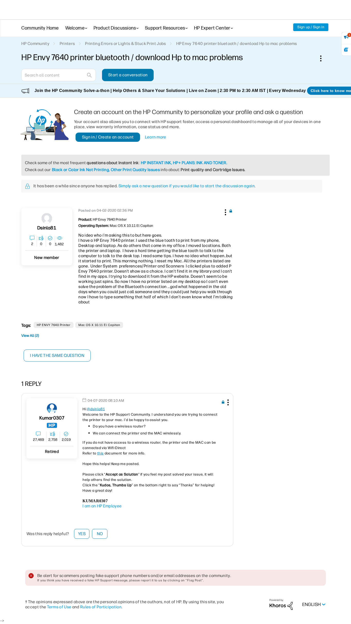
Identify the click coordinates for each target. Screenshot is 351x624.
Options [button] (323, 58)
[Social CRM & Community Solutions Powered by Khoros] (281, 604)
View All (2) (30, 335)
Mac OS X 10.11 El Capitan (99, 325)
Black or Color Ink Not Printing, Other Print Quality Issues (106, 169)
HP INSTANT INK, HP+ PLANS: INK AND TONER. (184, 162)
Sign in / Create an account (108, 137)
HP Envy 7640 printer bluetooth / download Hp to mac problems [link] (236, 43)
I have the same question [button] (57, 355)
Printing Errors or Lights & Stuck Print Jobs (125, 43)
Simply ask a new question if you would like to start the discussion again (186, 185)
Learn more (155, 137)
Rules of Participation (101, 606)
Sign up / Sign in (310, 27)
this (100, 453)
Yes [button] (82, 533)
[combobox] (58, 75)
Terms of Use (59, 606)
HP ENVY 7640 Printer (54, 325)
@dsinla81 (96, 409)
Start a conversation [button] (127, 74)
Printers (67, 43)
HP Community (35, 43)
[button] (225, 211)
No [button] (100, 533)
